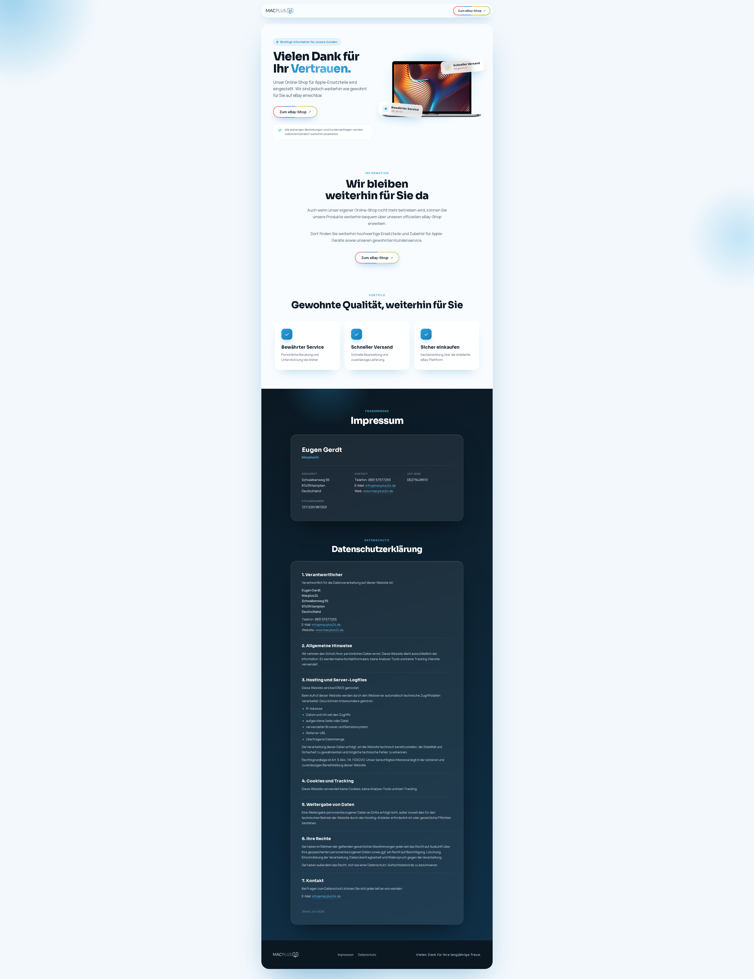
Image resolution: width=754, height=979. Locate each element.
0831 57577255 (379, 479)
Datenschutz (367, 955)
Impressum (345, 955)
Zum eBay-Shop (472, 11)
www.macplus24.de (378, 491)
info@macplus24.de (380, 485)
